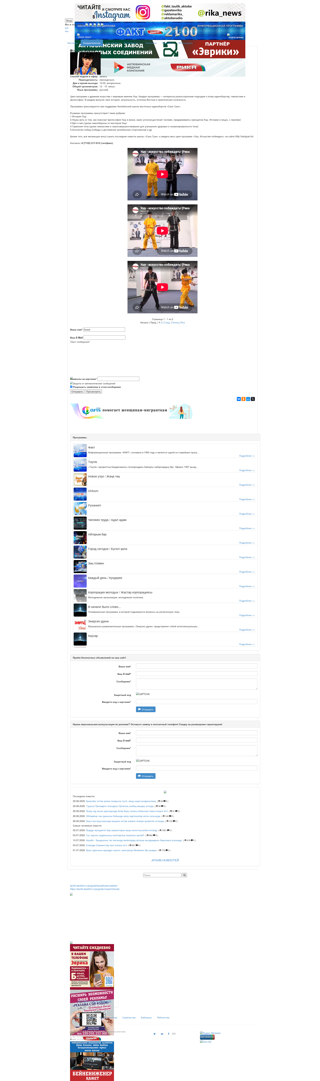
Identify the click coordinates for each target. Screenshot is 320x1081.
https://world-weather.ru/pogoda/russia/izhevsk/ (95, 889)
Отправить (146, 709)
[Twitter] (95, 24)
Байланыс (151, 42)
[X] (253, 399)
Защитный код (122, 695)
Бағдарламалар (91, 42)
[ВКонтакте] (239, 399)
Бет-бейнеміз (131, 42)
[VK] (91, 24)
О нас (91, 1017)
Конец (175, 322)
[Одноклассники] (244, 399)
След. (167, 322)
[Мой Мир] (248, 399)
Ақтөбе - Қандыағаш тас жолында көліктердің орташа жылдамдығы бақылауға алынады (134, 840)
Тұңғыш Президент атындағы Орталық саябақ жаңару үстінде (120, 806)
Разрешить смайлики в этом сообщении (97, 386)
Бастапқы (73, 42)
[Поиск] (184, 875)
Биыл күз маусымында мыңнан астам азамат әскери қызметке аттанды (125, 821)
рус (67, 27)
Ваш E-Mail (76, 337)
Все (183, 322)
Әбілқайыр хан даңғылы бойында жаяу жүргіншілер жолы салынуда (123, 816)
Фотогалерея (185, 42)
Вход (69, 20)
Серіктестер (129, 1017)
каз (66, 31)
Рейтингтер (163, 1017)
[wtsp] (102, 24)
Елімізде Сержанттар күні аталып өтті (106, 845)
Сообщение (123, 681)
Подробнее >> (247, 455)
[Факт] (159, 1)
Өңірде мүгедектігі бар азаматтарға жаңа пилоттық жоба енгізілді (121, 830)
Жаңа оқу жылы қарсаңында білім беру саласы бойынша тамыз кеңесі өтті (127, 811)
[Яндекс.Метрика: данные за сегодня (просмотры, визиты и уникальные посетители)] (210, 1033)
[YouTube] (99, 24)
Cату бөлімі (112, 42)
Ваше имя (76, 329)
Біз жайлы (167, 42)
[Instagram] (87, 24)
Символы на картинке (83, 378)
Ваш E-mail (124, 674)
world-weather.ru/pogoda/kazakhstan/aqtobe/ (94, 885)
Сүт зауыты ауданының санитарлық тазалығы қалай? (115, 835)
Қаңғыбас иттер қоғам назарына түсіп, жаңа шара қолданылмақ (121, 801)
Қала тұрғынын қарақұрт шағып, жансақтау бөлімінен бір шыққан (121, 850)
